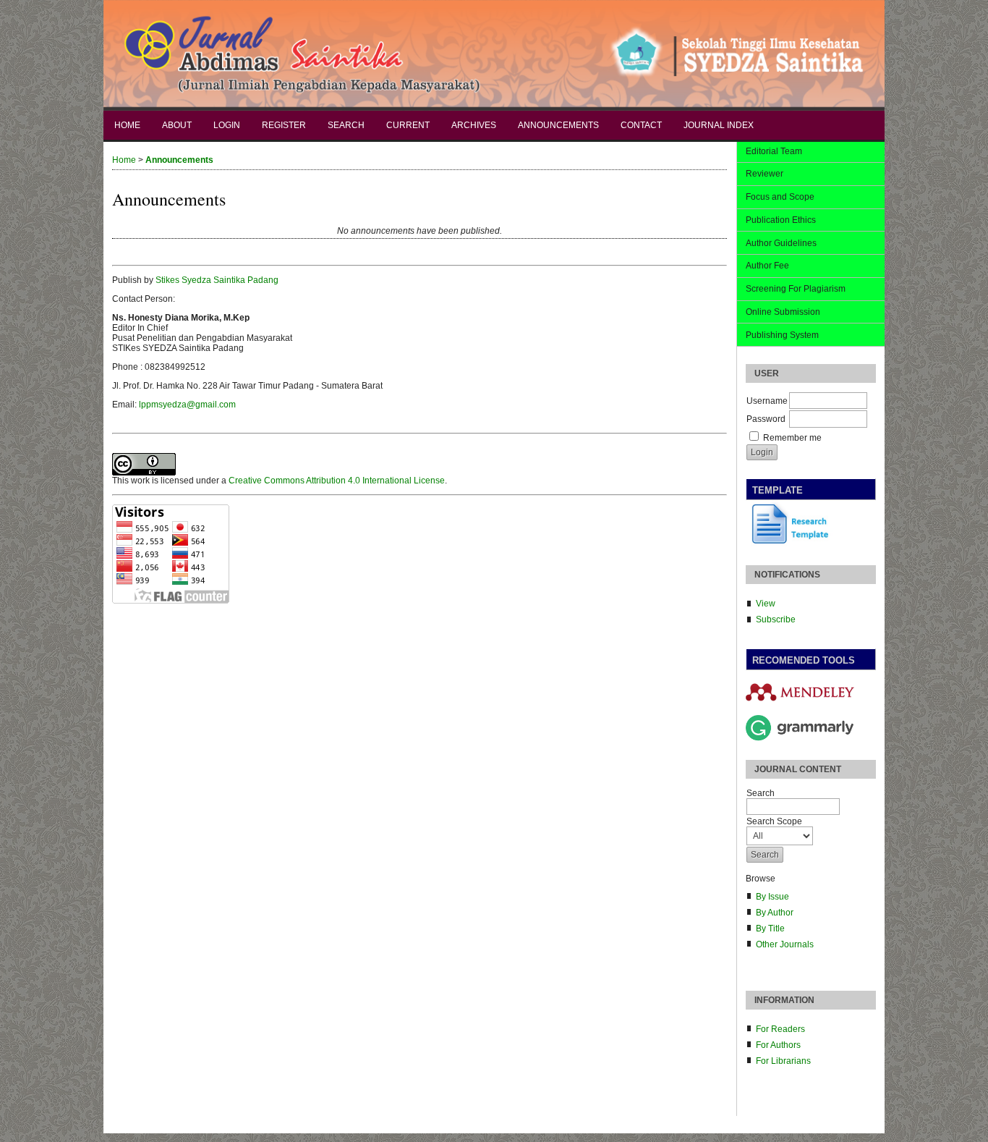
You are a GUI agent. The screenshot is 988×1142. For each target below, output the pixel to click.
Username (767, 401)
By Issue (772, 897)
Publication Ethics (781, 220)
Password (765, 419)
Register (284, 125)
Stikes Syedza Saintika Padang (217, 280)
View (765, 604)
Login (226, 125)
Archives (473, 125)
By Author (774, 913)
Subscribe (776, 619)
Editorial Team (774, 151)
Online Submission (783, 312)
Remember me (792, 438)
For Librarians (783, 1061)
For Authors (778, 1045)
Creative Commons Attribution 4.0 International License (337, 480)
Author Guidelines (781, 243)
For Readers (780, 1029)
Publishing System (782, 335)
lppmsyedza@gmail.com (187, 404)
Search (346, 125)
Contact (641, 125)
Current (408, 125)
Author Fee (767, 266)
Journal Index (718, 125)
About (177, 125)
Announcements (558, 125)
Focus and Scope (780, 197)
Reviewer (764, 174)
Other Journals (785, 944)
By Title (770, 928)
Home (127, 125)
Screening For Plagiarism (796, 289)
